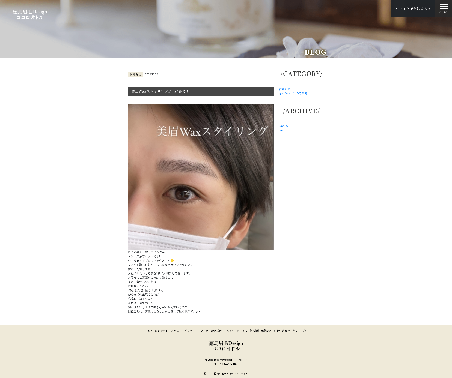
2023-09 (283, 126)
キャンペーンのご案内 (293, 93)
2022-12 (283, 130)
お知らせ (284, 89)
